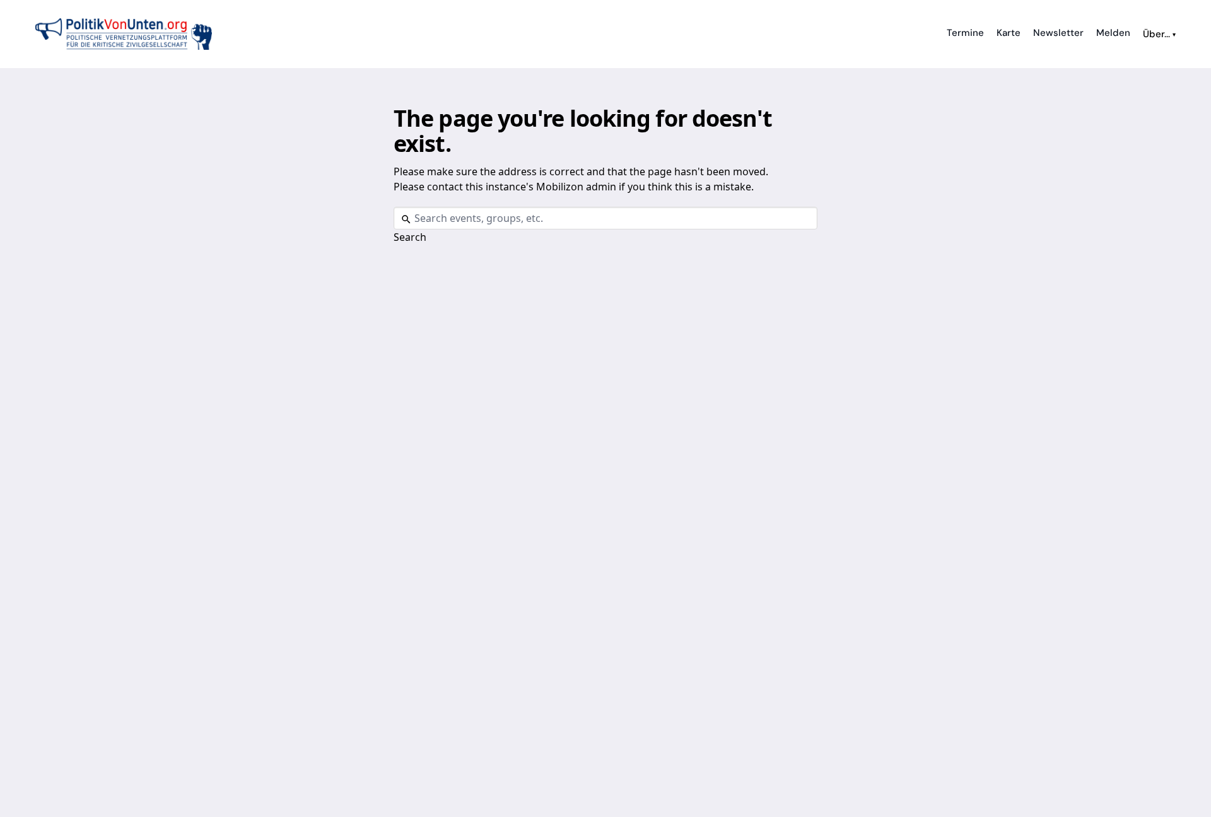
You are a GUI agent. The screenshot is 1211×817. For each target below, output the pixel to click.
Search (410, 237)
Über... (1159, 34)
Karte (1009, 32)
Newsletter (1058, 32)
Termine (965, 32)
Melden (1113, 32)
